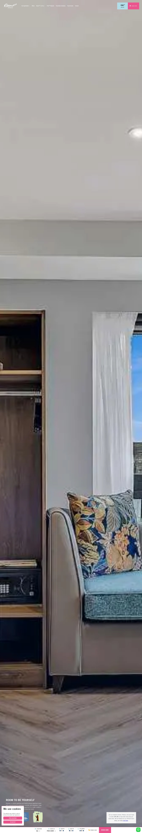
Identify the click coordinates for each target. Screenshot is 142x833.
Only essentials (13, 818)
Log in (122, 7)
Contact (77, 5)
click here (125, 820)
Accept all (12, 822)
